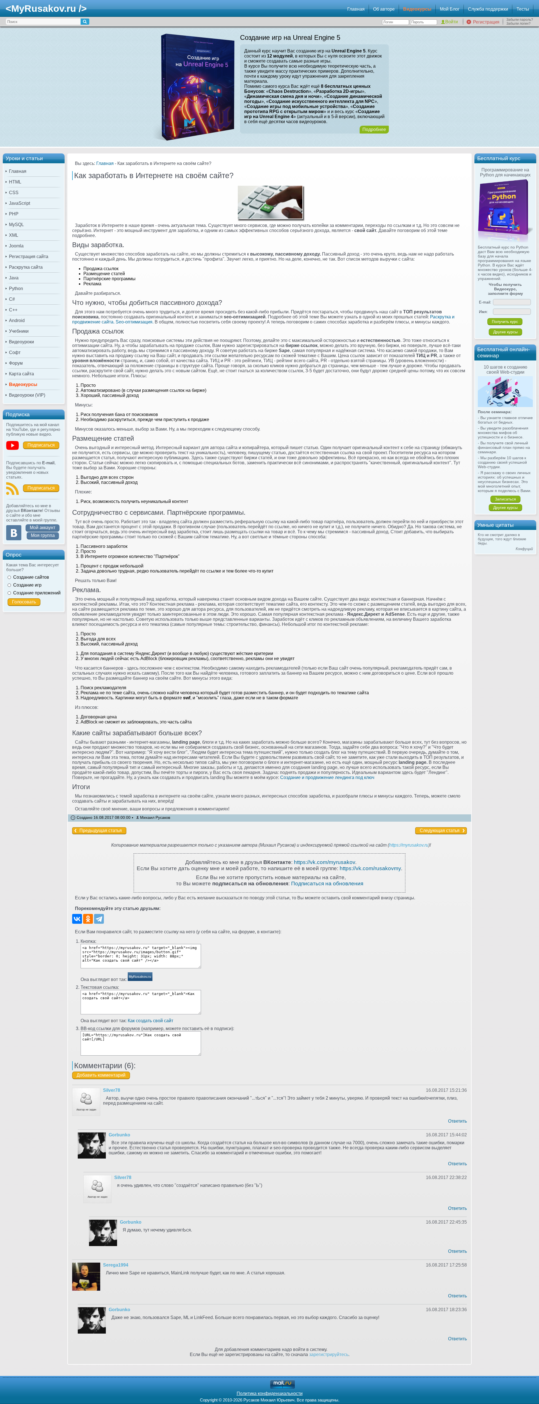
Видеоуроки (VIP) (27, 395)
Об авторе (384, 9)
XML (13, 235)
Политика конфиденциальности (270, 1393)
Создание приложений (37, 592)
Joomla (16, 245)
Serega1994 (115, 1265)
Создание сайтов (31, 577)
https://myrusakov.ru (408, 845)
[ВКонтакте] (77, 919)
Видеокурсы (417, 9)
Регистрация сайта (28, 256)
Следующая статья (440, 830)
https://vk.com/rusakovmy (370, 868)
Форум (16, 363)
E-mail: (485, 302)
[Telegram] (99, 919)
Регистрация (486, 22)
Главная (356, 9)
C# (12, 299)
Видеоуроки (21, 341)
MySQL (16, 224)
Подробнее (374, 129)
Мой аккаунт (42, 527)
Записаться (505, 499)
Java (14, 277)
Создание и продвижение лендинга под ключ (327, 777)
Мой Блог (450, 9)
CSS (14, 192)
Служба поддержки (488, 9)
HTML (15, 182)
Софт (14, 352)
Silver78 (111, 1090)
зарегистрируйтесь (328, 1354)
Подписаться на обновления (327, 883)
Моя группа (43, 535)
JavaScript (19, 203)
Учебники (19, 331)
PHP (14, 214)
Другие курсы (505, 332)
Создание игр (27, 585)
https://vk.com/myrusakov (324, 862)
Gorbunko (119, 1134)
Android (17, 320)
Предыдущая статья (100, 830)
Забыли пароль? (519, 20)
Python (16, 288)
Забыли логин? (518, 24)
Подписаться (41, 445)
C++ (13, 309)
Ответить (457, 1121)
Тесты (523, 9)
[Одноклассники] (88, 919)
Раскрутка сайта (26, 267)
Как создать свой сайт (150, 1020)
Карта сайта (21, 373)
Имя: (483, 311)
